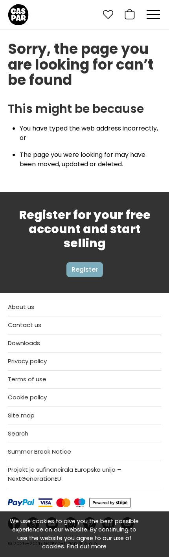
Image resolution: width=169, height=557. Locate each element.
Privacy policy (27, 361)
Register (85, 269)
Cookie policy (27, 397)
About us (21, 307)
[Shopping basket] (130, 14)
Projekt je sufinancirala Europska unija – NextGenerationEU (64, 474)
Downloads (24, 343)
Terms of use (27, 379)
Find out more (87, 546)
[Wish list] (108, 14)
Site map (21, 415)
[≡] (153, 14)
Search (18, 433)
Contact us (24, 325)
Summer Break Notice (39, 451)
